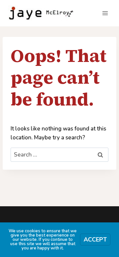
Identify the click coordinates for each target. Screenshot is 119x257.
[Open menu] (105, 13)
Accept (95, 239)
